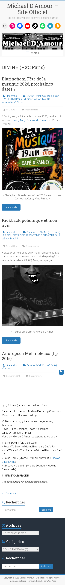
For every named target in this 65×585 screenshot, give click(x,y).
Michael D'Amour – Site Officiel (32, 9)
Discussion (53, 95)
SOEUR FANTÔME (30, 235)
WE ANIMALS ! (42, 99)
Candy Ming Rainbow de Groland (30, 120)
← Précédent (9, 493)
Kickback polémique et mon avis (29, 223)
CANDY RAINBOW (36, 95)
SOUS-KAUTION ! (50, 235)
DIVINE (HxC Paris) (12, 99)
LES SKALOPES (10, 235)
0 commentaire (31, 110)
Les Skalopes (19, 428)
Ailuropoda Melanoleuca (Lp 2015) (30, 356)
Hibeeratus (12, 95)
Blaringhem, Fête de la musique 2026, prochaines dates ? (27, 84)
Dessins (31, 365)
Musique (28, 99)
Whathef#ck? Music (13, 102)
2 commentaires (32, 246)
